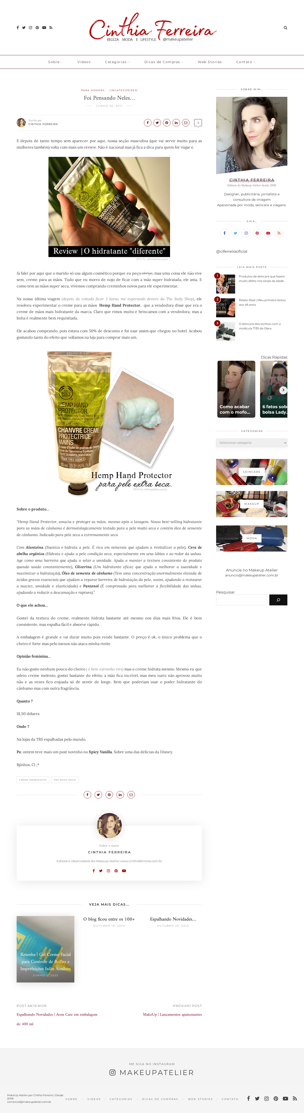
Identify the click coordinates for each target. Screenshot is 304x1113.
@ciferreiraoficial (231, 251)
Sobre (54, 62)
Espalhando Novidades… (173, 919)
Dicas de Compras (162, 62)
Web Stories (210, 62)
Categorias (116, 62)
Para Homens (93, 90)
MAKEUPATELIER (157, 1072)
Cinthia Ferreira (43, 124)
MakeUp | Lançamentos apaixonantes (172, 1014)
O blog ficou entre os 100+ (109, 919)
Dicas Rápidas (274, 357)
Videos (84, 62)
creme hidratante (33, 779)
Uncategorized (124, 90)
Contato (244, 62)
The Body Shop (65, 779)
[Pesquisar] (278, 599)
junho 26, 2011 (109, 106)
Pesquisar (225, 592)
